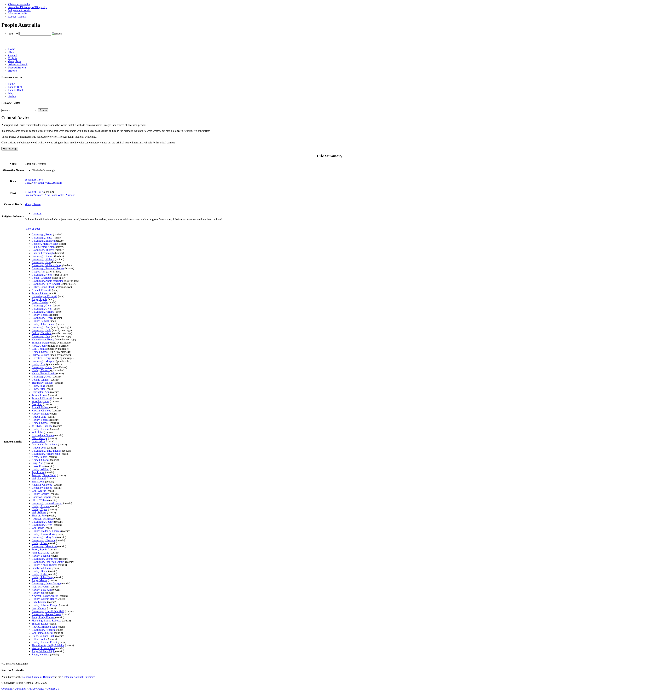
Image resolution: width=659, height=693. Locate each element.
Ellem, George (39, 438)
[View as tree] (32, 228)
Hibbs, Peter (38, 388)
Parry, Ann (37, 463)
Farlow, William (40, 354)
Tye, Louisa (38, 472)
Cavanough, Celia (41, 330)
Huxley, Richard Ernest (44, 642)
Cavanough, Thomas (43, 249)
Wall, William (39, 512)
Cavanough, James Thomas (46, 450)
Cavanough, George (43, 317)
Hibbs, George (40, 345)
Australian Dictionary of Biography (27, 7)
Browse (12, 70)
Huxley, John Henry (43, 577)
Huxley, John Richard (43, 324)
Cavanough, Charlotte (43, 540)
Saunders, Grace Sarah (44, 475)
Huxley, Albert (40, 543)
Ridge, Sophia (39, 299)
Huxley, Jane (39, 592)
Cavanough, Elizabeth (44, 240)
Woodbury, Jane (40, 401)
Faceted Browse (17, 67)
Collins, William (40, 379)
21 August (30, 191)
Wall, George (39, 490)
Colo (27, 182)
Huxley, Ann (38, 364)
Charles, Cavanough (43, 253)
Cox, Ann (37, 404)
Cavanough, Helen (42, 274)
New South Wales (41, 182)
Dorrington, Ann (41, 392)
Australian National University (78, 676)
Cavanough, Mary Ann (44, 537)
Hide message (10, 148)
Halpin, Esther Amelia (44, 246)
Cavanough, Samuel (43, 256)
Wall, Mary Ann (40, 586)
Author (12, 96)
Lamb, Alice (38, 441)
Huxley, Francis (40, 413)
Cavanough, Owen (42, 305)
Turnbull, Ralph (40, 342)
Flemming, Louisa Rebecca (46, 620)
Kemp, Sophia (39, 456)
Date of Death (16, 90)
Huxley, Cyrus (39, 509)
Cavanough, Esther (42, 234)
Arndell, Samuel (40, 351)
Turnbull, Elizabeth (42, 398)
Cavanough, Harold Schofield (48, 611)
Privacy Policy (36, 688)
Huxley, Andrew (41, 506)
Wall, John (37, 432)
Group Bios (14, 61)
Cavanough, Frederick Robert (48, 268)
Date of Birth (15, 86)
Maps (11, 93)
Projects (12, 58)
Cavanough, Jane (41, 336)
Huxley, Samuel (40, 320)
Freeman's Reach (34, 195)
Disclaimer (20, 688)
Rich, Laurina (39, 602)
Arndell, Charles (40, 459)
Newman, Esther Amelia (45, 595)
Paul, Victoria (39, 608)
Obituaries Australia (19, 4)
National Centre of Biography (38, 676)
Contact (12, 55)
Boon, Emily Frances (43, 617)
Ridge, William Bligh (43, 635)
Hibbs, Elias (38, 385)
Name (11, 83)
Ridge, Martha (39, 580)
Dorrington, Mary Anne (44, 444)
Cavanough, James (42, 237)
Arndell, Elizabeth (41, 290)
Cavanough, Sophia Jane (45, 558)
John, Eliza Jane (40, 552)
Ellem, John (38, 481)
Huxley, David (40, 571)
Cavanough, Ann (41, 327)
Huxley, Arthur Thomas (44, 564)
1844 (40, 179)
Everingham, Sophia (43, 435)
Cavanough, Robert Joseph (46, 614)
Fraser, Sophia (39, 549)
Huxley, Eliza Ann (42, 589)
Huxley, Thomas (41, 314)
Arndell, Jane (39, 416)
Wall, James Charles (42, 632)
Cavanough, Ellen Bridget (46, 283)
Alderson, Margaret (42, 518)
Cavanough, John (41, 262)
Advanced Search (17, 64)
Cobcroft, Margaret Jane (45, 243)
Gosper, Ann (38, 271)
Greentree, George (42, 358)
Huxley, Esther (40, 574)
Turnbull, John (39, 395)
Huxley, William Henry (44, 598)
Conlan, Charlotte (41, 277)
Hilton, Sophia (39, 639)
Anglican (37, 213)
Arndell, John (39, 447)
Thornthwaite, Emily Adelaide (48, 645)
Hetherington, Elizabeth (44, 296)
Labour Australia (17, 16)
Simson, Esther (40, 623)
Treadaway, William (42, 382)
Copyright (6, 688)
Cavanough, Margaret (43, 361)
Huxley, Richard (40, 429)
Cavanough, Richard (43, 259)
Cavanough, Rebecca (43, 629)
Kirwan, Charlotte (41, 410)
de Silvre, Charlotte (42, 425)
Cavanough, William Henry (46, 265)
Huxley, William (40, 469)
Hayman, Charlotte (42, 484)
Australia (57, 182)
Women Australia (17, 13)
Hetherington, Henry (43, 339)
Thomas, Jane (39, 515)
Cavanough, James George (46, 583)
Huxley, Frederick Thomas (46, 530)
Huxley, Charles (40, 493)
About (11, 52)
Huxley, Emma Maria (43, 534)
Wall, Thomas (39, 348)
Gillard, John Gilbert (43, 287)
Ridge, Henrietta (40, 654)
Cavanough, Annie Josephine (47, 280)
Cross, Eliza (38, 466)
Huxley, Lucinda (41, 555)
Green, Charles (40, 302)
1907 (40, 191)
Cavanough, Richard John (46, 453)
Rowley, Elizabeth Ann (44, 626)
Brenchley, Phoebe (42, 487)
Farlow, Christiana (41, 333)
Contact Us (53, 688)
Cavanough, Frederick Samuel (48, 561)
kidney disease (33, 204)
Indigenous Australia (19, 10)
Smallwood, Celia (41, 568)
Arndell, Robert (40, 407)
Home (11, 49)
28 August (30, 179)
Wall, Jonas (38, 527)
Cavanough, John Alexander (47, 503)
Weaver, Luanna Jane (43, 648)
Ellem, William (40, 500)
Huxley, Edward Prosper (45, 605)
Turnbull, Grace (40, 293)
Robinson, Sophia (41, 497)
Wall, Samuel (39, 478)
